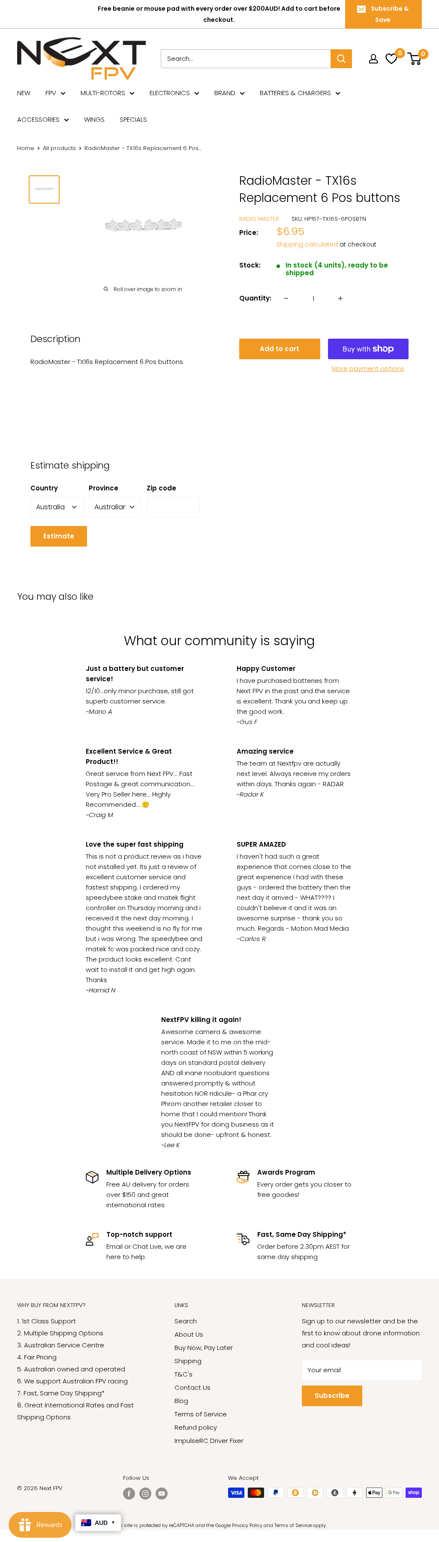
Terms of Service (200, 1414)
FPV (50, 92)
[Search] (341, 58)
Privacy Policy (247, 1525)
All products (59, 148)
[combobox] (246, 58)
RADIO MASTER (259, 219)
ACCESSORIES (38, 119)
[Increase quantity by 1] (340, 298)
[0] (415, 58)
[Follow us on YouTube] (162, 1494)
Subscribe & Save (390, 14)
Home (25, 148)
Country (44, 488)
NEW (23, 92)
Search (185, 1321)
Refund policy (195, 1427)
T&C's (183, 1374)
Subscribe (332, 1395)
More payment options (368, 368)
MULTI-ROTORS (103, 92)
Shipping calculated (307, 244)
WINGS (94, 119)
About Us (188, 1334)
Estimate (58, 536)
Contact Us (192, 1387)
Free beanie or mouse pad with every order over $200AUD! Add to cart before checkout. (219, 14)
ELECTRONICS (170, 92)
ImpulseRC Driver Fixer (209, 1440)
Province (103, 488)
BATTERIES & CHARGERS (295, 92)
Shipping (187, 1360)
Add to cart (279, 348)
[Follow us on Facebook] (129, 1494)
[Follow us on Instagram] (145, 1494)
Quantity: (255, 298)
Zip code (161, 488)
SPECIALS (133, 119)
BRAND (224, 92)
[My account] (373, 58)
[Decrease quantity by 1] (286, 298)
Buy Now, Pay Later (203, 1347)
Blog (181, 1400)
